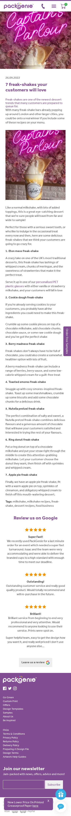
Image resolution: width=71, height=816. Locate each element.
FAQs (6, 730)
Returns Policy (11, 741)
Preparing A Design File (16, 749)
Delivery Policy (11, 745)
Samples (8, 712)
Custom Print (10, 701)
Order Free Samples (67, 341)
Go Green (8, 697)
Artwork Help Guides (14, 756)
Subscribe (54, 784)
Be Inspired (9, 720)
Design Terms (11, 752)
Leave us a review (33, 662)
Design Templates (13, 708)
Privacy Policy (10, 737)
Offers (6, 705)
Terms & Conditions (14, 733)
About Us (8, 716)
